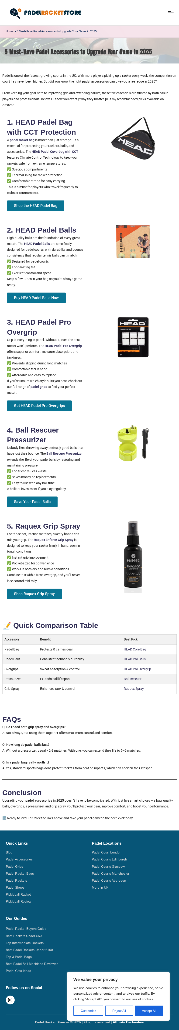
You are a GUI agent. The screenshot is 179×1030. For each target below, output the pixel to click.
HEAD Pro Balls (135, 659)
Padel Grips (14, 866)
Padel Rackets (16, 880)
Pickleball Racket (18, 894)
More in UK (100, 887)
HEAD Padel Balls (37, 244)
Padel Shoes (15, 887)
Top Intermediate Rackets (25, 943)
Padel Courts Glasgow (108, 866)
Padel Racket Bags (20, 873)
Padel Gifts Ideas (18, 971)
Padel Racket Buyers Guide (26, 928)
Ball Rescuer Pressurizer (64, 454)
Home (10, 31)
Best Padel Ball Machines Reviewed (32, 964)
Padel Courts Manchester (110, 873)
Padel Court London (106, 852)
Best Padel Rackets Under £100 (29, 950)
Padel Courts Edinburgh (109, 859)
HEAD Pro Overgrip (137, 669)
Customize (88, 1011)
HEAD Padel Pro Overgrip (63, 346)
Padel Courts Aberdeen (109, 880)
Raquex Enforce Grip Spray (53, 540)
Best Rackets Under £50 (24, 936)
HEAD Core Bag (135, 649)
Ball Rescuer (132, 679)
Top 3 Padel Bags (19, 957)
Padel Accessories (19, 859)
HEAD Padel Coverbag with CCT (55, 152)
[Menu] (170, 12)
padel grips (39, 387)
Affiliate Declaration (128, 1022)
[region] (118, 996)
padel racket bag (22, 140)
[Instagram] (10, 1001)
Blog (9, 852)
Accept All (149, 1011)
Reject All (119, 1011)
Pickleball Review (18, 901)
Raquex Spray (134, 689)
